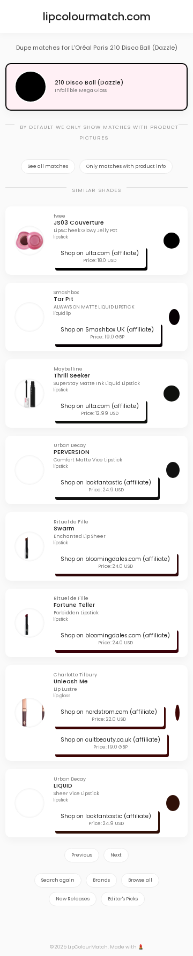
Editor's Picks (123, 899)
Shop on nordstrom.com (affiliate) (109, 712)
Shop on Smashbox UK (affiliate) (107, 330)
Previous (81, 855)
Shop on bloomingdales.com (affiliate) (115, 559)
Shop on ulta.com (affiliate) (100, 253)
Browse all (140, 880)
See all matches (48, 166)
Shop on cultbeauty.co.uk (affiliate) (110, 740)
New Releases (73, 899)
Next (116, 855)
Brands (101, 880)
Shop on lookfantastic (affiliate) (106, 483)
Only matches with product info (126, 166)
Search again (58, 880)
